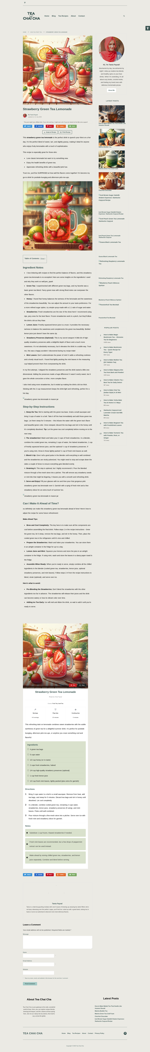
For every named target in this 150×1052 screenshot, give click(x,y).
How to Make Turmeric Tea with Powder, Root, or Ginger (113, 435)
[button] (147, 28)
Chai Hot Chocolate (105, 190)
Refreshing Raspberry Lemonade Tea (111, 278)
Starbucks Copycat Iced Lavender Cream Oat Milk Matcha (113, 412)
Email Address (27, 961)
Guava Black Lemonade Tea (108, 256)
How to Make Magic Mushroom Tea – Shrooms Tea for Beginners (113, 337)
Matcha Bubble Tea (105, 147)
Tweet (29, 126)
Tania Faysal (34, 114)
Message (26, 934)
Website (25, 969)
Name (25, 952)
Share (40, 126)
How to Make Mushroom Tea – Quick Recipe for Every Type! (113, 349)
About (73, 16)
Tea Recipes (63, 16)
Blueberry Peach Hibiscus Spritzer (110, 300)
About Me (111, 90)
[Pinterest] (25, 3)
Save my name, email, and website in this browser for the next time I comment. (46, 978)
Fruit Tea (39, 32)
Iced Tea (33, 32)
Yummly (61, 126)
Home (46, 16)
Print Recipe (66, 132)
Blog (54, 16)
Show (42, 258)
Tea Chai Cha (33, 1033)
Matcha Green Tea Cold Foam (108, 168)
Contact (81, 16)
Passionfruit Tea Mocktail (107, 317)
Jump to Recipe (51, 132)
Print (73, 126)
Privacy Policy (99, 1033)
